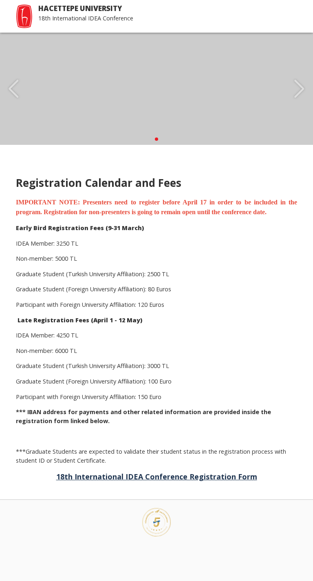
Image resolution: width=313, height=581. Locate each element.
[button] (156, 139)
